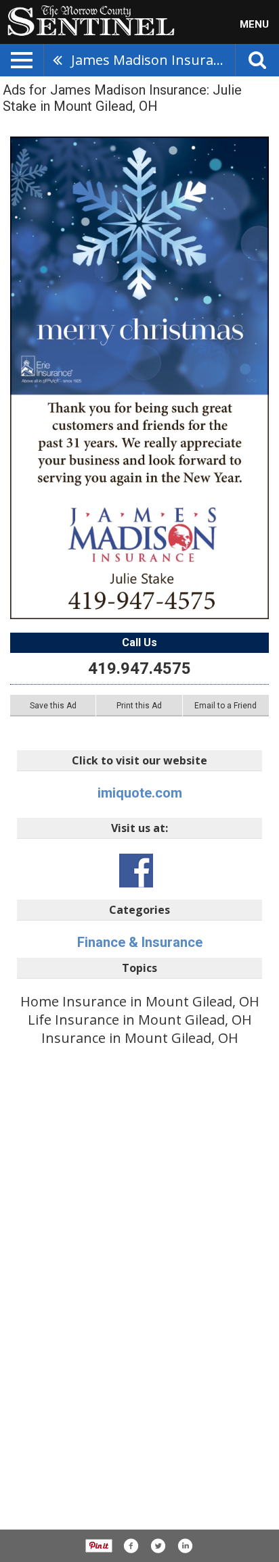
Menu (254, 24)
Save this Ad (53, 705)
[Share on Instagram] (185, 1545)
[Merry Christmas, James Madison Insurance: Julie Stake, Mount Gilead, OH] (139, 378)
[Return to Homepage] (87, 20)
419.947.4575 (139, 668)
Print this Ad (139, 705)
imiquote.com (140, 793)
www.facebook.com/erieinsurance (136, 870)
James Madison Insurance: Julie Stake (153, 60)
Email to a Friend (225, 705)
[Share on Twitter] (158, 1545)
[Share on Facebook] (131, 1545)
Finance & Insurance (139, 942)
